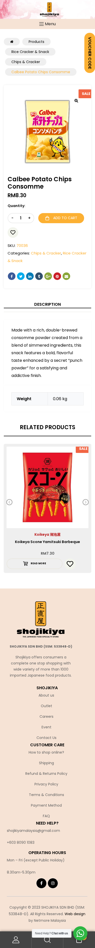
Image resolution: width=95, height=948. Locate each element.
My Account (16, 940)
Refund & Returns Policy (46, 773)
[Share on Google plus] (48, 276)
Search (47, 940)
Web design (75, 913)
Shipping (46, 762)
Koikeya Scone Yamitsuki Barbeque (47, 541)
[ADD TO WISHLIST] (13, 232)
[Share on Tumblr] (39, 276)
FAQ (46, 815)
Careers (46, 716)
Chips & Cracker (46, 253)
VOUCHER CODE (90, 53)
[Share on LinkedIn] (30, 276)
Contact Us (46, 737)
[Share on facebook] (11, 276)
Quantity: (16, 205)
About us (46, 695)
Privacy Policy (46, 784)
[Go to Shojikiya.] (11, 41)
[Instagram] (53, 883)
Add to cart (65, 217)
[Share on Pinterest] (57, 276)
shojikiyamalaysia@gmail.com (33, 830)
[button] (76, 100)
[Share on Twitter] (21, 276)
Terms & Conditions (46, 794)
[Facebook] (41, 883)
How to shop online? (46, 752)
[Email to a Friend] (66, 276)
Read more (38, 563)
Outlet (46, 705)
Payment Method (46, 805)
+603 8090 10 (18, 842)
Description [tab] (47, 304)
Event (46, 727)
